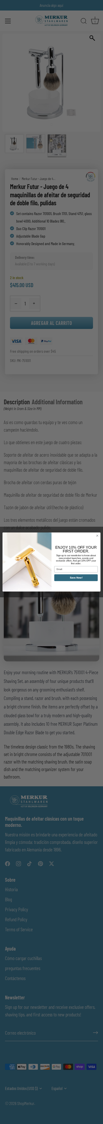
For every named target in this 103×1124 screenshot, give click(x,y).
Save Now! (76, 578)
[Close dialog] (97, 535)
